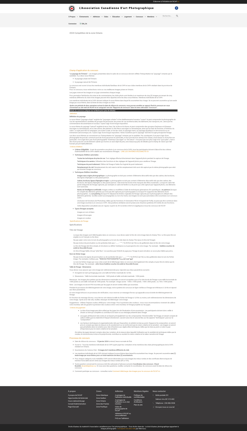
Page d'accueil (73, 407)
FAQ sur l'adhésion (122, 418)
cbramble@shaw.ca (88, 366)
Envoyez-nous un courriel (165, 407)
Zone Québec (101, 398)
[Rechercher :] (170, 15)
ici (178, 1)
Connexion (73, 24)
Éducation (116, 17)
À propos (72, 17)
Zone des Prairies (102, 404)
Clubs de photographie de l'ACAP (121, 409)
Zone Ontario (101, 401)
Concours (139, 17)
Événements (84, 17)
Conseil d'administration (77, 404)
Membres (150, 17)
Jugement (128, 17)
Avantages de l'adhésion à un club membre (122, 402)
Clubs (106, 17)
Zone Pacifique (101, 407)
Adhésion (96, 17)
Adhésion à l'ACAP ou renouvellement (123, 414)
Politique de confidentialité (139, 396)
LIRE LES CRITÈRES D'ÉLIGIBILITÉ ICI (135, 151)
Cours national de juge (76, 401)
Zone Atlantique (102, 395)
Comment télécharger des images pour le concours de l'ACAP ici (136, 371)
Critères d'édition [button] (76, 147)
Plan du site (138, 405)
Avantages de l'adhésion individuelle (123, 396)
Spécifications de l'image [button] (79, 221)
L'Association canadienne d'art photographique (116, 8)
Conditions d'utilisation (138, 401)
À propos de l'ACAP (75, 395)
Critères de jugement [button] (77, 308)
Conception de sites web (126, 428)
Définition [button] (73, 113)
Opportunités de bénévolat (78, 398)
